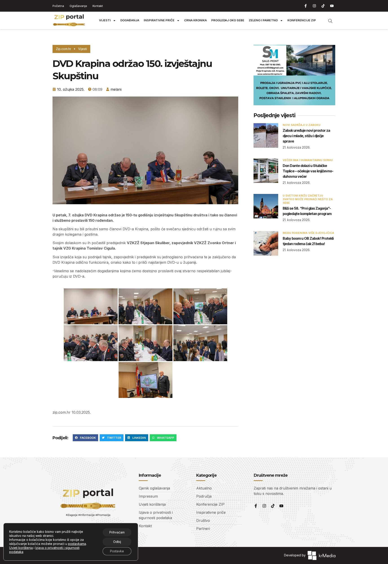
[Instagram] (314, 5)
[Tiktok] (323, 5)
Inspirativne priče (159, 20)
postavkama (77, 544)
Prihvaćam (117, 532)
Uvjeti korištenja (21, 548)
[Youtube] (331, 5)
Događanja (129, 20)
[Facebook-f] (305, 5)
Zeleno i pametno (263, 20)
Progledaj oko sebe (227, 20)
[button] (85, 437)
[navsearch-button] (328, 20)
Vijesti (105, 20)
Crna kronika (195, 20)
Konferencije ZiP (301, 20)
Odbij (117, 542)
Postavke (117, 551)
